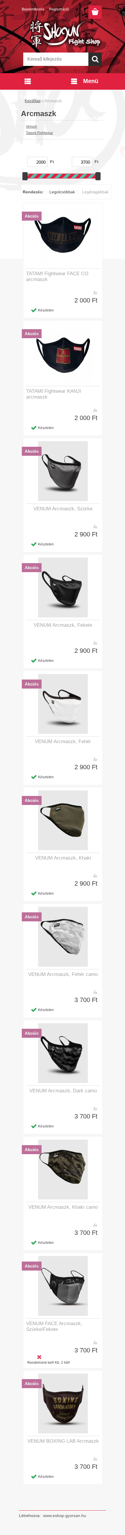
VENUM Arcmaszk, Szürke (62, 508)
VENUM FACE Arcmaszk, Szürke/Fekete (54, 1326)
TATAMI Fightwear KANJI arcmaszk (53, 394)
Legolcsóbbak (62, 192)
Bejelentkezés (33, 9)
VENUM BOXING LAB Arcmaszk (63, 1441)
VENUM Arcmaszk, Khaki (63, 858)
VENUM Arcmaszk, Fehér (63, 741)
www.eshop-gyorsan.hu (64, 1515)
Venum (31, 127)
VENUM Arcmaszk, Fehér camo (63, 974)
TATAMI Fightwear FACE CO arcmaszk (57, 276)
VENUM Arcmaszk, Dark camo (63, 1090)
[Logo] (62, 33)
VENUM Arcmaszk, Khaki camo (63, 1207)
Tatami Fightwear (39, 133)
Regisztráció (59, 9)
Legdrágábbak (95, 192)
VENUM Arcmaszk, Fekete (63, 625)
